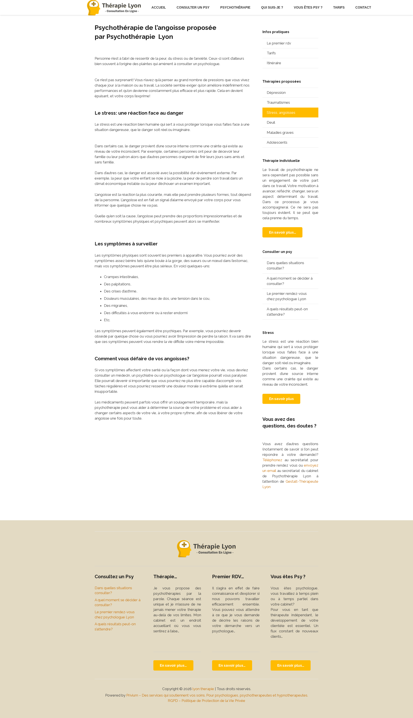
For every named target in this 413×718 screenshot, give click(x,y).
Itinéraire (274, 63)
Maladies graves (280, 132)
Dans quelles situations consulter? (285, 265)
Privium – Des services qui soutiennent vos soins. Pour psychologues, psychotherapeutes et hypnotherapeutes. (217, 695)
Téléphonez (272, 460)
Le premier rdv (279, 43)
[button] (211, 7)
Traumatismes (278, 102)
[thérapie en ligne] (206, 549)
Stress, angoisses (281, 112)
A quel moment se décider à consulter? (290, 281)
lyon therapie (203, 689)
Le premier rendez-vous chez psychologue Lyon (287, 296)
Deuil (271, 122)
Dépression (276, 92)
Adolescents (277, 142)
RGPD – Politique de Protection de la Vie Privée (206, 700)
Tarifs (271, 53)
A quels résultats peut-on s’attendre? (287, 311)
